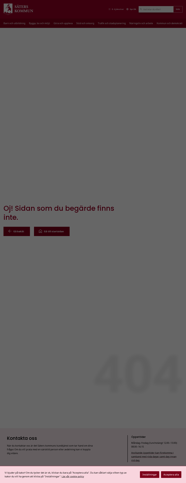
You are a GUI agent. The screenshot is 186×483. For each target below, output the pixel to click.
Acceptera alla (171, 474)
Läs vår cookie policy (73, 476)
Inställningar (149, 474)
